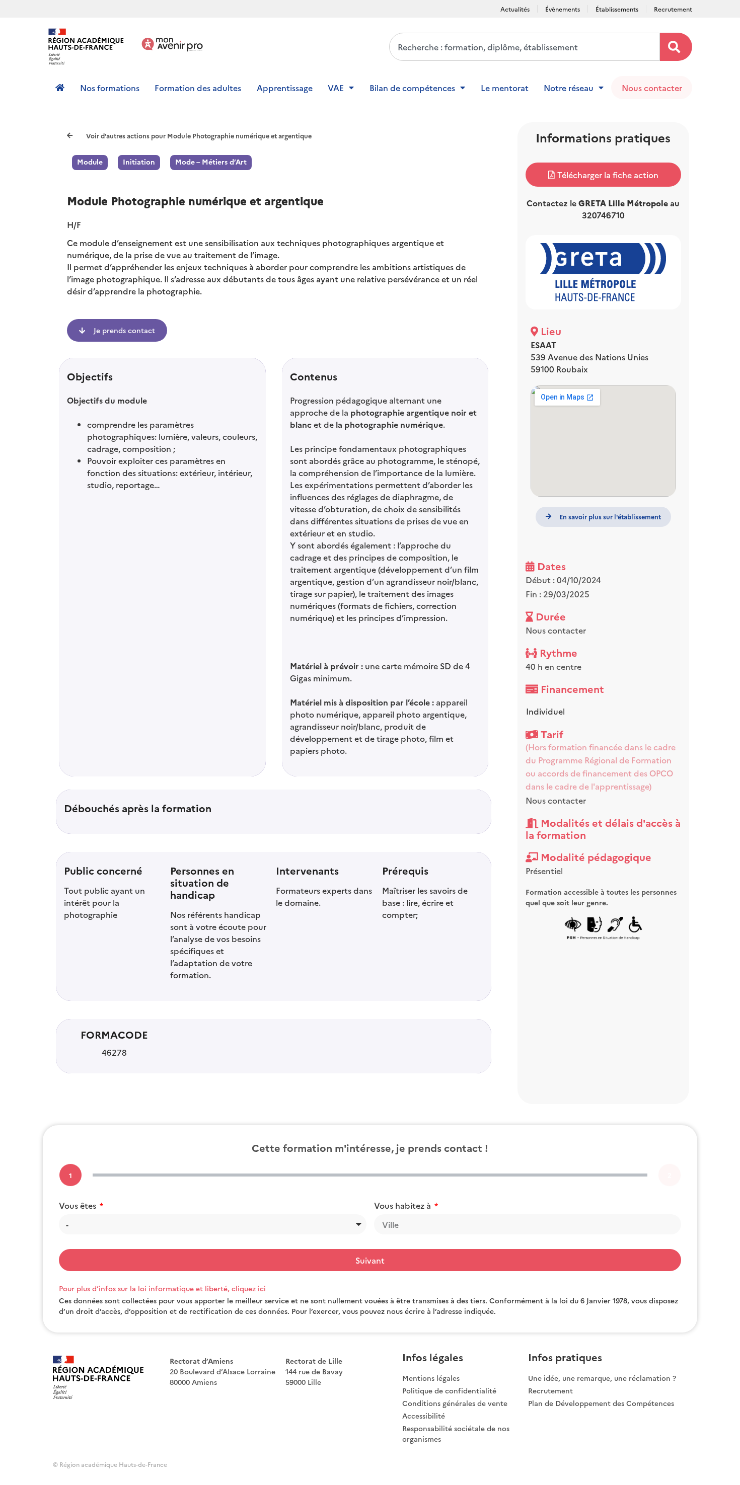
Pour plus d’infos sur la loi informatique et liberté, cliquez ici (162, 1288)
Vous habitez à (403, 1205)
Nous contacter (652, 87)
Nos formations (109, 87)
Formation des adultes (198, 87)
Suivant (370, 1260)
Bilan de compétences (412, 87)
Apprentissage (285, 87)
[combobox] (524, 47)
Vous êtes (78, 1205)
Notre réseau (569, 87)
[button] (603, 175)
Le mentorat (505, 87)
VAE (336, 87)
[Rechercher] (676, 47)
